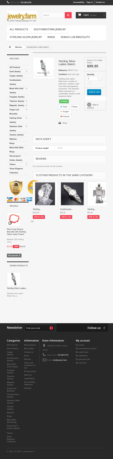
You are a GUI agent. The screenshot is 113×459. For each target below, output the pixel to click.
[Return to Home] (9, 47)
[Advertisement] (56, 309)
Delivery (27, 359)
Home (26, 356)
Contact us (100, 2)
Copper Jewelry (16, 76)
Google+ (65, 112)
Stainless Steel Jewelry (16, 128)
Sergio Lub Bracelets (75, 37)
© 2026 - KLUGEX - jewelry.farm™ (21, 451)
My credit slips (82, 352)
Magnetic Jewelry (17, 105)
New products (30, 345)
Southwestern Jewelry (50, 29)
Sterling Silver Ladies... (17, 288)
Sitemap (27, 388)
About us (28, 375)
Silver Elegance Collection (16, 171)
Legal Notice (29, 378)
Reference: (63, 70)
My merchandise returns (86, 349)
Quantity (90, 74)
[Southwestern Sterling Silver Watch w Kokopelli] (72, 194)
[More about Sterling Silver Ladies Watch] (14, 279)
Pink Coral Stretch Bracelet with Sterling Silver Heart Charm (16, 231)
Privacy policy (30, 371)
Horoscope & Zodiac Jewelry (16, 158)
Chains (12, 164)
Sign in (90, 2)
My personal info (83, 359)
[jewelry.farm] (22, 16)
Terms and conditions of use (29, 365)
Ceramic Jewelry (17, 135)
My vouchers (81, 363)
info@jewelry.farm (60, 360)
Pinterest (66, 116)
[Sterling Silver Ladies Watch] (45, 194)
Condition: (63, 74)
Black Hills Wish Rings (16, 150)
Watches (13, 139)
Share (75, 107)
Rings (51, 37)
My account (83, 340)
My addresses (82, 356)
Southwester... (66, 209)
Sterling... (37, 209)
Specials (14, 206)
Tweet (64, 107)
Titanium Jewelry (17, 101)
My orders (80, 345)
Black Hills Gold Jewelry (16, 90)
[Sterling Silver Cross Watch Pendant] (99, 194)
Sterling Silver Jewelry (26, 37)
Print (65, 123)
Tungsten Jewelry (17, 97)
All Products (19, 29)
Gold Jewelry (15, 72)
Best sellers (29, 349)
